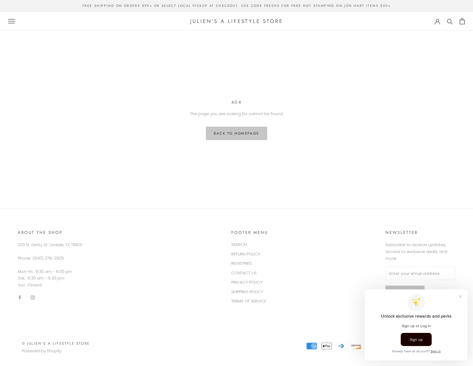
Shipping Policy (247, 292)
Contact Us (244, 273)
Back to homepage (236, 133)
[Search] (450, 21)
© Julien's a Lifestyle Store (56, 343)
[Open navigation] (11, 21)
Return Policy (245, 254)
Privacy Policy (247, 282)
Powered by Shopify (42, 351)
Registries (241, 263)
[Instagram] (33, 297)
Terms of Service (248, 301)
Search (239, 244)
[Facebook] (20, 297)
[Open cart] (462, 21)
